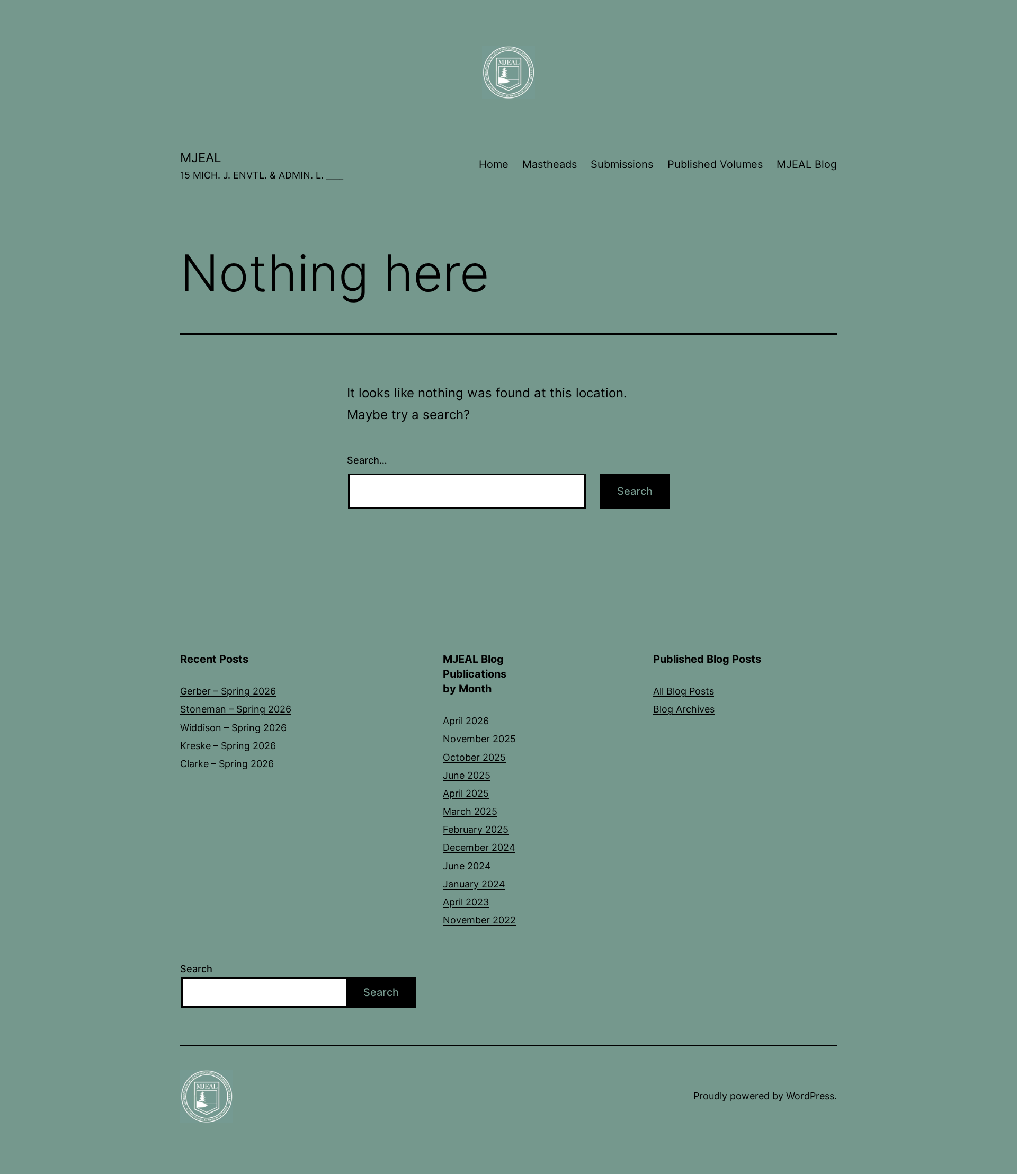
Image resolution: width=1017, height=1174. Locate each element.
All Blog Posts (683, 691)
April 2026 (466, 720)
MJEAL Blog (807, 164)
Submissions (622, 164)
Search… (367, 460)
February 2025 (475, 829)
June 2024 (467, 865)
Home (493, 164)
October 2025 (474, 757)
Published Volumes (715, 164)
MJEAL (200, 157)
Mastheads (549, 164)
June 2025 (466, 775)
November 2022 (479, 920)
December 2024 (479, 847)
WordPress (810, 1095)
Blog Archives (684, 709)
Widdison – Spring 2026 (233, 727)
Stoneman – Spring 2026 (235, 709)
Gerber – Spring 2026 (228, 691)
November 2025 (479, 738)
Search (196, 968)
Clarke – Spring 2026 (227, 763)
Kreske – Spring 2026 (228, 745)
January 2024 (474, 884)
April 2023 (466, 902)
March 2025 (470, 811)
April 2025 (466, 793)
